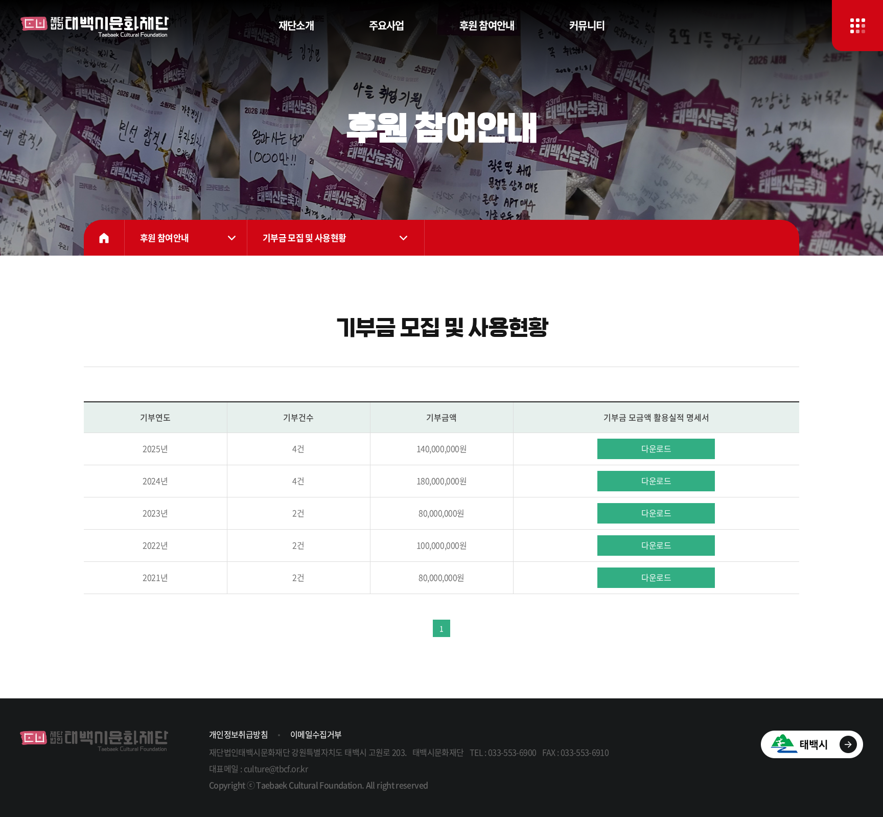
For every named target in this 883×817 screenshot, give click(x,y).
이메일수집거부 (316, 734)
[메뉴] (857, 25)
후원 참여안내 (486, 25)
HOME (104, 238)
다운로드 (656, 448)
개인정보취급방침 (238, 734)
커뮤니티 (587, 25)
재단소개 (296, 25)
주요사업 (386, 25)
